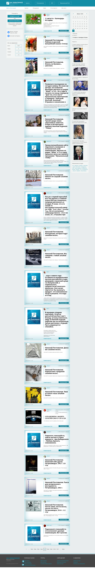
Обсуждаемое (36, 7)
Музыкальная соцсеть (16, 3)
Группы (28, 3)
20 (79, 26)
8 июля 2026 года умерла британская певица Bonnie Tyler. (79, 122)
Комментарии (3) (47, 52)
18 (75, 26)
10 (73, 23)
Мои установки (28, 563)
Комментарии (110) (48, 426)
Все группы (43, 562)
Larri (48, 271)
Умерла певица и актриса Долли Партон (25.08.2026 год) (80, 45)
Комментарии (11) (48, 109)
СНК (73, 168)
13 (79, 23)
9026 (63, 549)
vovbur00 (49, 431)
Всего (9, 45)
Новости (74, 41)
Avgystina (76, 165)
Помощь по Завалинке (79, 563)
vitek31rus (49, 409)
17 (73, 26)
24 (73, 28)
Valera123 (49, 141)
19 (77, 26)
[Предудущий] (87, 14)
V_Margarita (83, 167)
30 (86, 28)
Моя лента (64, 7)
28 (82, 28)
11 (75, 23)
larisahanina (85, 169)
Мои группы (44, 560)
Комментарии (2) (47, 303)
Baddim (78, 170)
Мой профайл (27, 562)
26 (77, 28)
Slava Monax (83, 170)
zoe (73, 165)
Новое (44, 7)
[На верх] (23, 561)
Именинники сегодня (77, 163)
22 (84, 26)
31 (73, 30)
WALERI (81, 165)
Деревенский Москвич (30, 565)
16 (86, 23)
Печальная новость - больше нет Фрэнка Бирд (80, 78)
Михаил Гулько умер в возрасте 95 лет (79, 109)
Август (65, 15)
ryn (81, 169)
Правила (75, 562)
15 (84, 23)
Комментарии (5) (47, 136)
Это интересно (53, 7)
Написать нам (76, 560)
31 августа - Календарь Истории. (80, 37)
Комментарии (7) (47, 165)
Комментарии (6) (47, 544)
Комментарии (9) (47, 338)
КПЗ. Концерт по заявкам (64, 80)
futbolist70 (84, 168)
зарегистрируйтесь (14, 21)
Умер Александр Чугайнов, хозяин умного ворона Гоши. (78, 64)
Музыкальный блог (65, 3)
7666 (41, 549)
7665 (38, 549)
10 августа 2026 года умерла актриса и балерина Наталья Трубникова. (79, 94)
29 (84, 28)
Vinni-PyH (78, 167)
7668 (48, 549)
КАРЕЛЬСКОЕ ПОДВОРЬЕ (64, 36)
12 (77, 23)
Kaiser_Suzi (49, 80)
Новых (9, 48)
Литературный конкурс (64, 271)
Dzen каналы (60, 563)
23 (86, 26)
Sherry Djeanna (78, 168)
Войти (7, 8)
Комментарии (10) (48, 31)
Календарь (66, 14)
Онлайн (9, 51)
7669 (51, 549)
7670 (54, 549)
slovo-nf (74, 170)
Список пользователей (63, 560)
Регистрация (13, 8)
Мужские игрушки (61, 562)
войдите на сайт (14, 16)
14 (18, 51)
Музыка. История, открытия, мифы (14, 32)
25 (75, 28)
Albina (48, 14)
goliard (48, 36)
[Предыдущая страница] (23, 564)
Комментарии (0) (47, 473)
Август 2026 (80, 14)
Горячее (26, 7)
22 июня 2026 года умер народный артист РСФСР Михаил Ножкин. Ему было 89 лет (79, 142)
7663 (32, 549)
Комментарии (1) (47, 74)
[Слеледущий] (73, 14)
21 (82, 26)
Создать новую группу (46, 563)
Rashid (73, 169)
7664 (35, 549)
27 (79, 28)
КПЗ (52, 3)
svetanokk (85, 165)
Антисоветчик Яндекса (15, 36)
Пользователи (40, 3)
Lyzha (74, 167)
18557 (18, 45)
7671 (57, 549)
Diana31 (77, 169)
